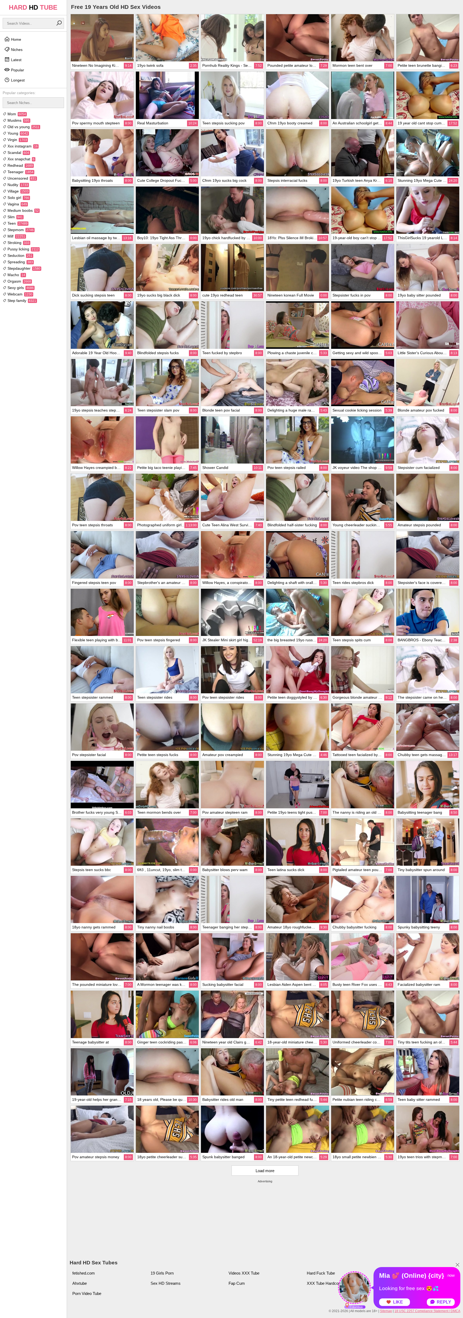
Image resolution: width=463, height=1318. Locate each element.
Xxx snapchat (20, 159)
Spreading (19, 262)
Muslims (17, 120)
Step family (21, 300)
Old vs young (22, 127)
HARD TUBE (33, 7)
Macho (15, 275)
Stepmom (20, 230)
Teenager (19, 172)
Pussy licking (22, 249)
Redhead (19, 165)
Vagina (16, 204)
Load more (265, 1170)
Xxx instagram (22, 146)
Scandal (17, 152)
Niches (16, 49)
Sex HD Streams (166, 1283)
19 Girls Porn (162, 1273)
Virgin (16, 140)
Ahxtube (79, 1283)
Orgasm (18, 281)
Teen (17, 223)
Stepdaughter (23, 268)
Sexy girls (20, 288)
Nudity (17, 185)
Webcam (19, 294)
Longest (17, 80)
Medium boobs (22, 210)
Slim (14, 217)
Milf (15, 236)
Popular (17, 70)
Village (17, 191)
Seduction (19, 255)
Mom (16, 114)
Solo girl (17, 197)
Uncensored (21, 178)
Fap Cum (237, 1283)
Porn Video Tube (86, 1293)
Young (17, 133)
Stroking (17, 242)
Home (15, 39)
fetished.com (83, 1273)
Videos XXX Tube (244, 1273)
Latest (15, 60)
